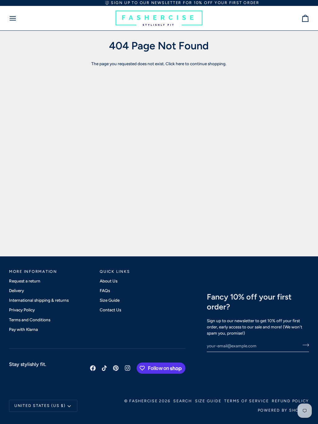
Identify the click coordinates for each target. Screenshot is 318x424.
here (180, 63)
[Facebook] (93, 368)
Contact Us (110, 309)
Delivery (16, 290)
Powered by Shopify (283, 410)
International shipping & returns (39, 300)
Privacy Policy (22, 309)
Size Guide (110, 300)
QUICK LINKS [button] (115, 271)
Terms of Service (246, 401)
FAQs (105, 290)
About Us (108, 280)
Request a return (24, 280)
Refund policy (290, 401)
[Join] (304, 345)
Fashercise (143, 401)
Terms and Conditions (29, 319)
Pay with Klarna (23, 329)
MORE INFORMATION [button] (33, 271)
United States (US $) (40, 405)
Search (182, 401)
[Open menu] (18, 18)
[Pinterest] (116, 368)
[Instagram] (127, 368)
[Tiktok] (104, 368)
